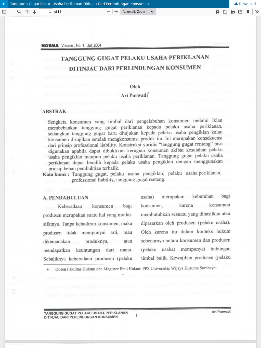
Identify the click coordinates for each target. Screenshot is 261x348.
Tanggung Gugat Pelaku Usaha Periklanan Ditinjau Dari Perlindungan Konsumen (79, 3)
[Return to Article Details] (4, 4)
